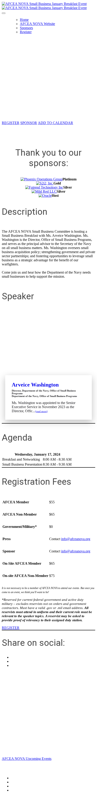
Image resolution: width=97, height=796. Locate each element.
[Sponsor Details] (41, 179)
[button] (10, 123)
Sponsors (26, 28)
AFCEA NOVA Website (37, 24)
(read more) (41, 411)
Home (24, 20)
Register (26, 32)
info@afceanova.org (75, 539)
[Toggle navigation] (3, 13)
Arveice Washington (35, 385)
